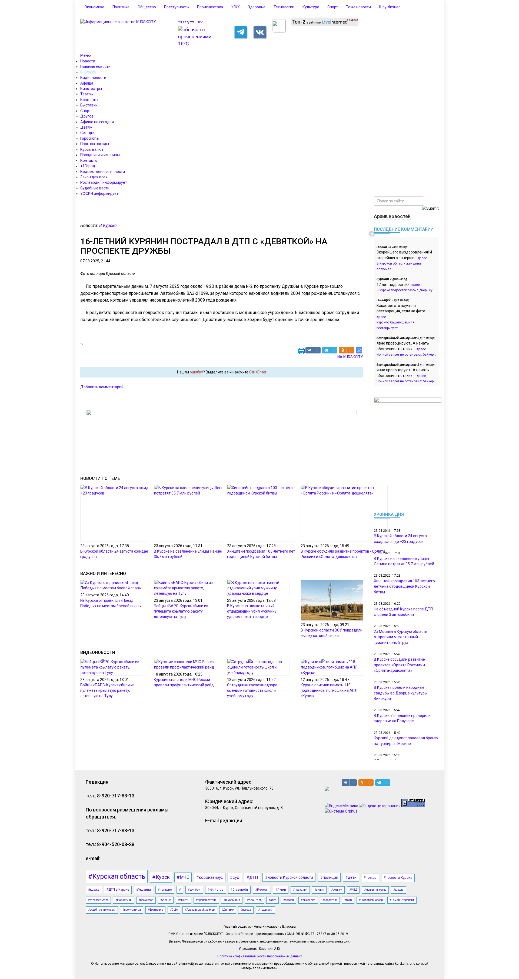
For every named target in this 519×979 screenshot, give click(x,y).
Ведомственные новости (102, 171)
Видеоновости (93, 77)
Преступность (176, 7)
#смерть (183, 899)
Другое (87, 116)
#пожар (370, 878)
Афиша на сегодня (97, 122)
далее (422, 258)
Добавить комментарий (102, 387)
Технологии (284, 7)
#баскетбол (146, 899)
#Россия (261, 889)
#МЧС (183, 877)
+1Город (87, 166)
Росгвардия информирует (103, 182)
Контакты (89, 160)
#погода (246, 909)
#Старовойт (239, 889)
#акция (319, 889)
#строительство (98, 899)
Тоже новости (358, 7)
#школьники (232, 899)
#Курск (161, 877)
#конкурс (165, 889)
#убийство (216, 889)
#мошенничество (375, 889)
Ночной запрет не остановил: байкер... (406, 354)
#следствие (329, 899)
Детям (86, 127)
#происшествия (206, 899)
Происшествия (210, 7)
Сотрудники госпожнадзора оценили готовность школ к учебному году (252, 690)
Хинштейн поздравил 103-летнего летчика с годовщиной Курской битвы (404, 586)
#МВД (353, 889)
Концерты (89, 100)
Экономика (94, 7)
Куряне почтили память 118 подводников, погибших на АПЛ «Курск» (329, 690)
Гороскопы (89, 138)
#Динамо (228, 909)
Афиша (86, 83)
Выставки (89, 105)
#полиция (329, 877)
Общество (147, 7)
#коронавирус (209, 877)
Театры (87, 94)
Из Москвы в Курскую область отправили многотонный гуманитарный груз (400, 637)
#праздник (300, 889)
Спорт (332, 7)
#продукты (265, 909)
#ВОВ (348, 899)
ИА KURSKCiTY (350, 357)
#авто (272, 899)
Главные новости (95, 66)
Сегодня (87, 133)
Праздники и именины (100, 155)
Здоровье (256, 7)
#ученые (165, 899)
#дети (351, 877)
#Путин (280, 889)
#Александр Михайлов (200, 909)
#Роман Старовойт (402, 899)
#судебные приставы (101, 909)
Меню (85, 55)
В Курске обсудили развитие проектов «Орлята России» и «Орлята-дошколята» (399, 665)
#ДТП (252, 877)
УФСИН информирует (99, 193)
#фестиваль (155, 909)
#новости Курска (398, 878)
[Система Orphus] (341, 811)
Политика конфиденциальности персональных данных (259, 956)
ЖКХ (235, 7)
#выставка (308, 899)
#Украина (143, 889)
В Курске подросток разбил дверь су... (406, 290)
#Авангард (254, 899)
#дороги (288, 899)
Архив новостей (392, 216)
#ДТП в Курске (118, 889)
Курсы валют (92, 149)
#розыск (336, 889)
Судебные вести (94, 188)
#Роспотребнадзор (371, 899)
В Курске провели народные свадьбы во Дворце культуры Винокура (400, 693)
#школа (398, 889)
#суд (234, 877)
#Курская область (116, 876)
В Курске (88, 72)
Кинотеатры (91, 88)
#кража (93, 889)
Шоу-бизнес (389, 7)
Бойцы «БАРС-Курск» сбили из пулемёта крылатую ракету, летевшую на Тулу (181, 611)
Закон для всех (93, 177)
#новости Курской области (289, 877)
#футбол (194, 889)
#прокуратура (131, 909)
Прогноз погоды (94, 144)
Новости (87, 61)
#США (174, 909)
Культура (310, 7)
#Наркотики (123, 899)
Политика (120, 7)
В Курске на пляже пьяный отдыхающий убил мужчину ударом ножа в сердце (252, 611)
